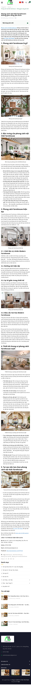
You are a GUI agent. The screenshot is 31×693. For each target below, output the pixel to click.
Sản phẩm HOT (6, 586)
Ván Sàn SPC (5, 576)
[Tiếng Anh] (23, 2)
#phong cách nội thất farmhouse (19, 556)
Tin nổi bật (5, 591)
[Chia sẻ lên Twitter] (8, 559)
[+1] (13, 559)
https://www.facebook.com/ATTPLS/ (15, 550)
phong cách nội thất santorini (22, 533)
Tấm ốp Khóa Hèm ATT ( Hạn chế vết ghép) (13, 566)
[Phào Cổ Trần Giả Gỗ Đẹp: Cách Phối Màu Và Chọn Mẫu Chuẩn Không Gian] (4, 623)
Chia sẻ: (3, 559)
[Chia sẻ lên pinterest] (11, 559)
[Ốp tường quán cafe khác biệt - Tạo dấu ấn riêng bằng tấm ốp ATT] (4, 606)
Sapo (19, 681)
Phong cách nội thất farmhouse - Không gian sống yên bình (14, 14)
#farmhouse (9, 554)
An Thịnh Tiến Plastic (9, 38)
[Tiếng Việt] (20, 2)
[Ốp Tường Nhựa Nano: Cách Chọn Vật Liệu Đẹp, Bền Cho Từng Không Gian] (4, 597)
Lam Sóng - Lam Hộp (7, 580)
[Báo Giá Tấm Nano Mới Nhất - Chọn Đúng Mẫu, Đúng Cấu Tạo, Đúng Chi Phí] (4, 614)
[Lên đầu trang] (27, 688)
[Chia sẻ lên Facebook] (6, 559)
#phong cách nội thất (6, 556)
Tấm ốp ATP (5, 573)
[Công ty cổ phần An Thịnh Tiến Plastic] (7, 639)
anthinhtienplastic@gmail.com (10, 655)
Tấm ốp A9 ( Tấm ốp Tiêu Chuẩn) (10, 570)
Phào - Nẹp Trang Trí (7, 583)
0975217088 (6, 652)
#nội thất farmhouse (17, 554)
